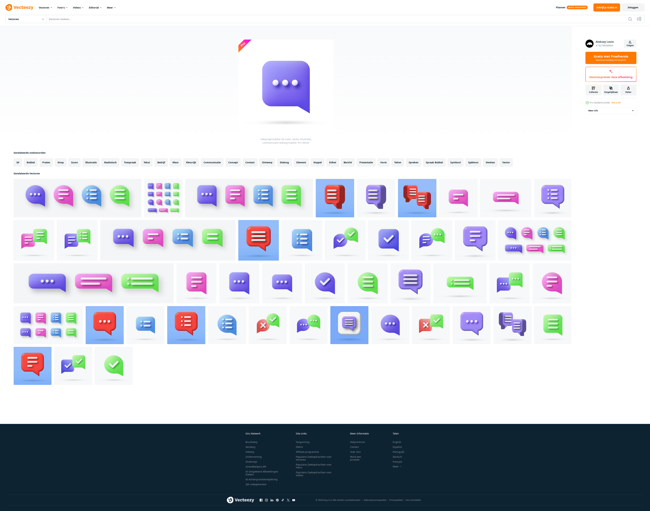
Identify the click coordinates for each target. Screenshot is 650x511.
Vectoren (44, 7)
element (301, 162)
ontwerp (267, 162)
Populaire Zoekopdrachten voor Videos (314, 474)
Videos (77, 7)
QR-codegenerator (256, 484)
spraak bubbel (434, 162)
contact (250, 162)
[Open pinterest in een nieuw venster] (277, 500)
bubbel (31, 162)
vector (506, 162)
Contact (354, 447)
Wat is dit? (616, 102)
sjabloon (473, 162)
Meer (110, 7)
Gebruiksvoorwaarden (375, 499)
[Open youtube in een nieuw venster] (293, 500)
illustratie (91, 162)
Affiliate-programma (307, 451)
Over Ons (355, 451)
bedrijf (161, 162)
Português (398, 451)
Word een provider (355, 458)
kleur (175, 162)
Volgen (630, 45)
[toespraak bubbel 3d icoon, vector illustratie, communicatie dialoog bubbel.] (77, 198)
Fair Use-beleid (413, 499)
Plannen (560, 7)
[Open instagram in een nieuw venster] (266, 500)
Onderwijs (251, 461)
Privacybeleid (396, 499)
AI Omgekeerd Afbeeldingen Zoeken (262, 473)
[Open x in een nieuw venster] (288, 500)
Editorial (94, 7)
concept (233, 162)
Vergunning (302, 442)
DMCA (299, 447)
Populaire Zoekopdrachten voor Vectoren (314, 458)
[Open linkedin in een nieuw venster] (272, 500)
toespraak (130, 162)
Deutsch (397, 456)
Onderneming (254, 456)
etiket (332, 162)
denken (490, 162)
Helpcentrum (357, 442)
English (397, 442)
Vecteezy (250, 447)
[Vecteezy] (19, 7)
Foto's (61, 7)
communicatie (212, 162)
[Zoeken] (630, 19)
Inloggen (633, 7)
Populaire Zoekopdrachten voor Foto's (314, 466)
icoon (74, 162)
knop (61, 162)
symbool (455, 162)
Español (397, 447)
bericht (348, 162)
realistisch (110, 162)
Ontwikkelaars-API (256, 466)
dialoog (284, 162)
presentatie (366, 162)
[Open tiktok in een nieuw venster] (282, 500)
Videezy (250, 451)
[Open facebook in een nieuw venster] (261, 500)
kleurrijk (191, 162)
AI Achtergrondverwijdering (262, 479)
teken (397, 162)
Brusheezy (251, 442)
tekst (147, 162)
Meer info (593, 110)
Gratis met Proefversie (611, 57)
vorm (383, 162)
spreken (413, 162)
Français (397, 461)
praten (46, 162)
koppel (318, 162)
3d (17, 162)
